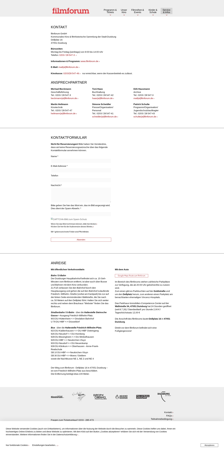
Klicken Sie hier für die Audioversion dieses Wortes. (72, 226)
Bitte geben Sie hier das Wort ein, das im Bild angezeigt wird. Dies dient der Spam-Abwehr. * (80, 207)
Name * (54, 156)
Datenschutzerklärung (66, 434)
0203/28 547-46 (71, 73)
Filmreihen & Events (137, 11)
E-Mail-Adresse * (59, 166)
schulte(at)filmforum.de (144, 116)
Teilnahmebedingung (161, 419)
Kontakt (168, 412)
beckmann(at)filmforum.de (64, 98)
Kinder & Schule (153, 11)
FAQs (169, 415)
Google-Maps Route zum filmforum (131, 276)
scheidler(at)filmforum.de (104, 116)
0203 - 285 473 (86, 420)
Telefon (54, 175)
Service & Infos (166, 11)
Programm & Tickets (110, 11)
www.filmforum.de (89, 61)
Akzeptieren (209, 445)
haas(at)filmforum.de (102, 98)
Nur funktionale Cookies (17, 445)
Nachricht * (56, 185)
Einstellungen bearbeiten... (44, 445)
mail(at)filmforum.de (68, 67)
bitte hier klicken (89, 224)
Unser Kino (124, 11)
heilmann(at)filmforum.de (63, 113)
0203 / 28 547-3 (67, 55)
